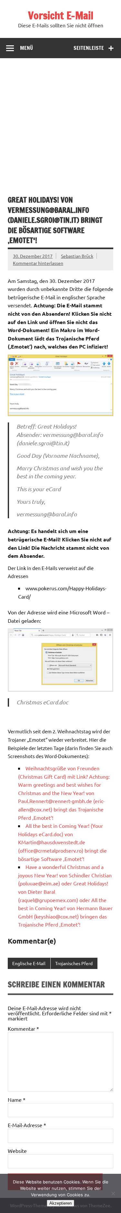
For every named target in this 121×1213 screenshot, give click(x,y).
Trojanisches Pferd (74, 963)
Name (16, 1099)
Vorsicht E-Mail (60, 15)
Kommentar (23, 1028)
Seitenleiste (89, 47)
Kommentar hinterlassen (38, 263)
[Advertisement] (60, 121)
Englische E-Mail (28, 963)
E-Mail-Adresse (27, 1124)
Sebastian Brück (77, 256)
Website (17, 1150)
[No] (113, 1193)
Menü (26, 47)
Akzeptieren (60, 1203)
